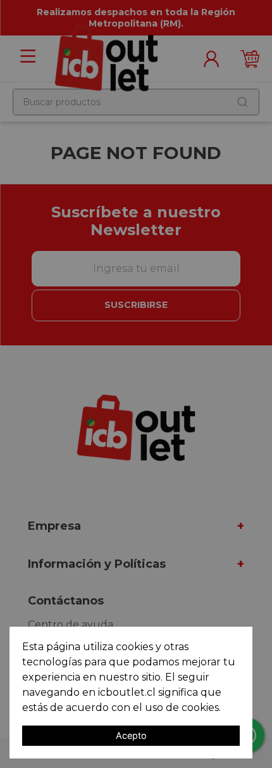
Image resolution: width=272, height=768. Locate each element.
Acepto (131, 735)
